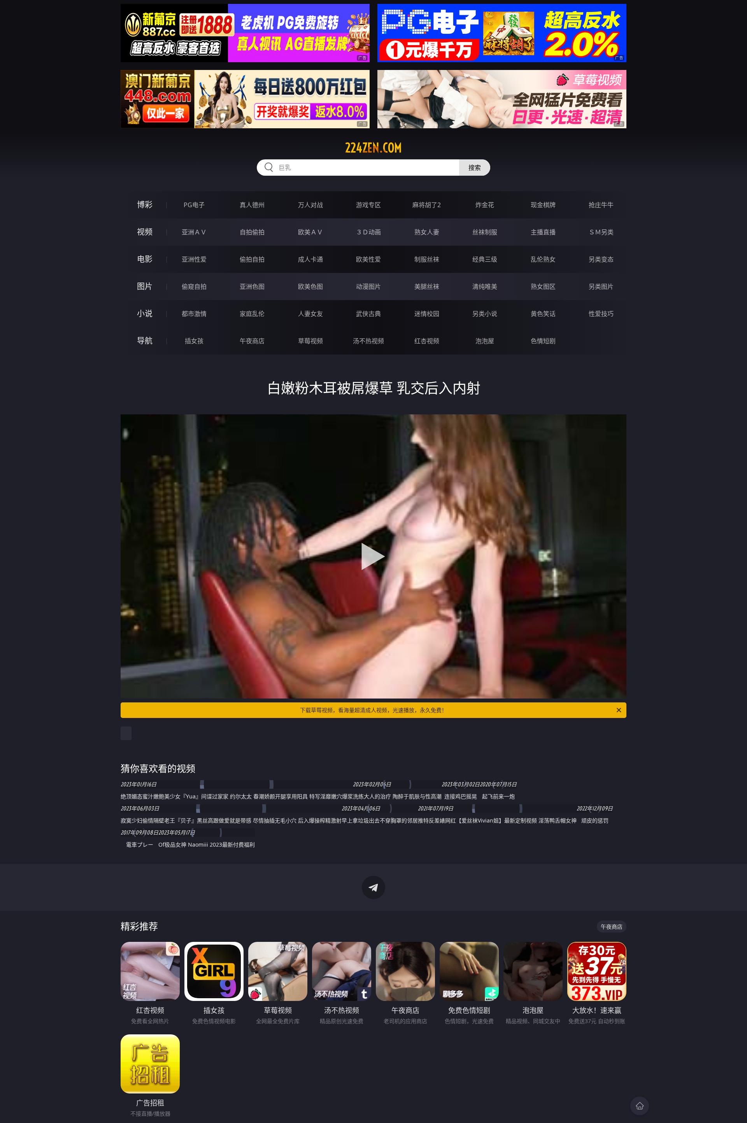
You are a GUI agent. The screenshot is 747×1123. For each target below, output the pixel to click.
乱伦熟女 (543, 259)
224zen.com (373, 147)
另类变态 (601, 259)
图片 (145, 286)
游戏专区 (368, 205)
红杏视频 (426, 341)
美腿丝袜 (426, 286)
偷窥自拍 (194, 286)
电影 (145, 259)
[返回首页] (639, 1106)
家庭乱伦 (252, 313)
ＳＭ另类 (601, 232)
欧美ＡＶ (310, 232)
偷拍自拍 (252, 259)
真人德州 (252, 205)
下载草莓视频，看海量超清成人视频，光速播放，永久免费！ (373, 710)
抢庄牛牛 (601, 205)
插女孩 (194, 341)
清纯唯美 (484, 286)
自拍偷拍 (252, 232)
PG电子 (194, 205)
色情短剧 (543, 341)
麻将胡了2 (426, 205)
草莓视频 (310, 341)
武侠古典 (368, 313)
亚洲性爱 (194, 259)
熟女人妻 (426, 232)
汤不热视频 (368, 341)
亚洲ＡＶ (194, 232)
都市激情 (194, 313)
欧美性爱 (368, 259)
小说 (145, 313)
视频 (145, 232)
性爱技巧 (601, 313)
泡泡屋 (484, 341)
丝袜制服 (484, 232)
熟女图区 (543, 286)
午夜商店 (252, 341)
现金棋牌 (543, 205)
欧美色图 (310, 286)
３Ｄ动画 (368, 232)
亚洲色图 (252, 286)
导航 (145, 340)
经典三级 (484, 259)
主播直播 (543, 232)
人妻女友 (310, 313)
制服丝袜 (426, 259)
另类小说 (484, 313)
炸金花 (484, 205)
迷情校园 (426, 313)
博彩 (145, 204)
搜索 (474, 167)
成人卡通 (310, 259)
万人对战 (310, 205)
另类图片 (601, 286)
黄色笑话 (543, 313)
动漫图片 (368, 286)
